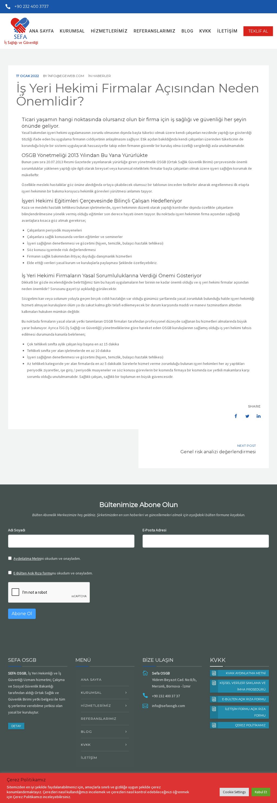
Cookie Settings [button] (234, 792)
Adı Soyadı (16, 530)
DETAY (16, 726)
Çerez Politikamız (250, 725)
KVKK (205, 31)
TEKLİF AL (258, 31)
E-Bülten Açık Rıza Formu (244, 699)
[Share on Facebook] (233, 416)
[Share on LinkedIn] (256, 416)
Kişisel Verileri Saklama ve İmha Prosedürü (243, 686)
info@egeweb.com (66, 76)
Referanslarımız (155, 31)
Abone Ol (22, 613)
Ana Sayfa (41, 31)
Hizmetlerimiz (109, 31)
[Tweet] (244, 416)
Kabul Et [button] (261, 792)
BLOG (187, 31)
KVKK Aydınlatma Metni (246, 673)
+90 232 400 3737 (31, 6)
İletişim (227, 31)
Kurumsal (72, 31)
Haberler (102, 76)
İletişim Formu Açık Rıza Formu (245, 712)
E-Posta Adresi (154, 530)
